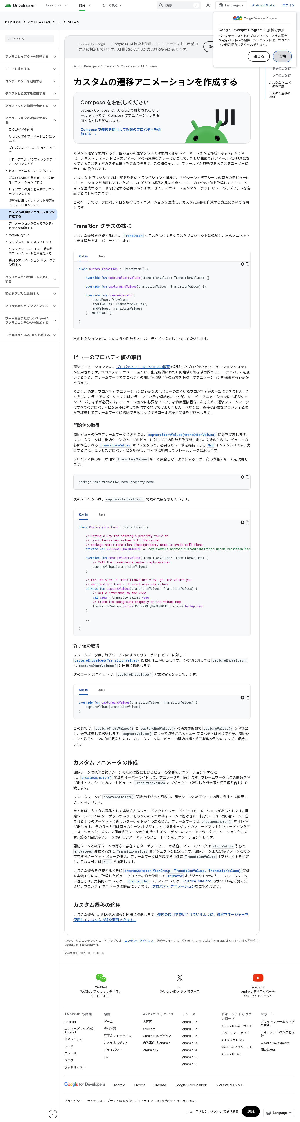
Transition (133, 236)
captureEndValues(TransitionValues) (106, 660)
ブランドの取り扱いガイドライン (130, 1101)
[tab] (83, 256)
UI (59, 22)
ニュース (70, 1053)
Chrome (139, 1085)
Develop (13, 22)
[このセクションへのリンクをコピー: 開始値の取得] (104, 425)
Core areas (39, 22)
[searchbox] (29, 38)
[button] (26, 56)
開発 (82, 5)
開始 (282, 56)
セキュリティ (73, 1039)
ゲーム (108, 1022)
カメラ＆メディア (116, 1043)
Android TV (151, 1050)
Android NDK (230, 1054)
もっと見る (110, 5)
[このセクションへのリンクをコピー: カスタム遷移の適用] (125, 905)
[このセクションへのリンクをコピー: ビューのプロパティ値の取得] (146, 358)
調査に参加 (268, 1050)
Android (70, 1022)
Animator (175, 876)
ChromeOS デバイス (157, 1036)
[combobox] (179, 5)
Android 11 (189, 1064)
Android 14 (189, 1043)
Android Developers (86, 66)
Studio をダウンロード (237, 1047)
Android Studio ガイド (236, 1026)
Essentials (54, 5)
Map (211, 445)
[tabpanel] (162, 295)
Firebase (160, 1085)
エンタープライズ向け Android (79, 1030)
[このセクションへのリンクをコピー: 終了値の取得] (104, 646)
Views (73, 22)
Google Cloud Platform (191, 1085)
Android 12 (189, 1057)
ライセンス (95, 1101)
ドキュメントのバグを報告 (278, 1034)
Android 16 (189, 1029)
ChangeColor (138, 881)
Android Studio (263, 5)
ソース (68, 1046)
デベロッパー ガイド (235, 1033)
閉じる (258, 56)
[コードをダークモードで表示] (242, 264)
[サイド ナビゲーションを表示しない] (53, 1114)
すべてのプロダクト (230, 1085)
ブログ (69, 1060)
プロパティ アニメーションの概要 (143, 367)
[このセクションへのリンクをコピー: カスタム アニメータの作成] (142, 763)
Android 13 (189, 1050)
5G (106, 1057)
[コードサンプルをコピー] (247, 264)
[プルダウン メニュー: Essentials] (68, 5)
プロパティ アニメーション (173, 886)
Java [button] (102, 256)
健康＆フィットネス (117, 1036)
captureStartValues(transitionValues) (182, 435)
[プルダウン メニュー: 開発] (91, 5)
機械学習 (110, 1029)
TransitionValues (115, 445)
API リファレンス (233, 1040)
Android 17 (189, 1022)
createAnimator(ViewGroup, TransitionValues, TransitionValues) (183, 871)
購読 (251, 1111)
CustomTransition (197, 881)
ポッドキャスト (75, 1067)
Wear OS (149, 1029)
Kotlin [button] (83, 256)
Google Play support (275, 1043)
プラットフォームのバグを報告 (278, 1023)
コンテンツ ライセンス (139, 941)
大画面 (147, 1022)
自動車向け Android (156, 1043)
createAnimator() (96, 778)
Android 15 (189, 1036)
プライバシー (113, 1050)
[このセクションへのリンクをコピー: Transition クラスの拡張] (136, 226)
